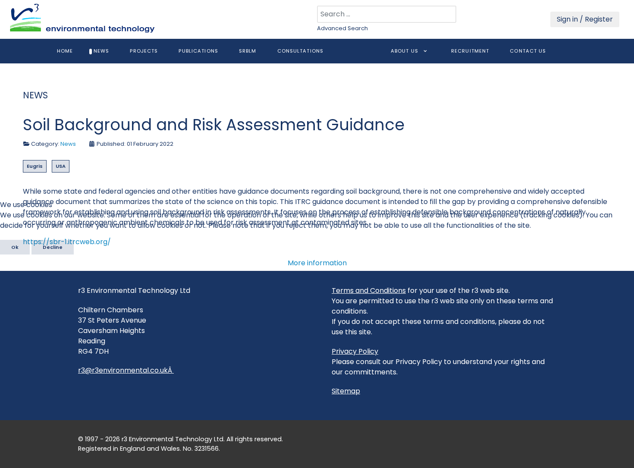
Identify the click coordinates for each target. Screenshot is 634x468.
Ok (15, 247)
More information (317, 263)
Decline (53, 247)
